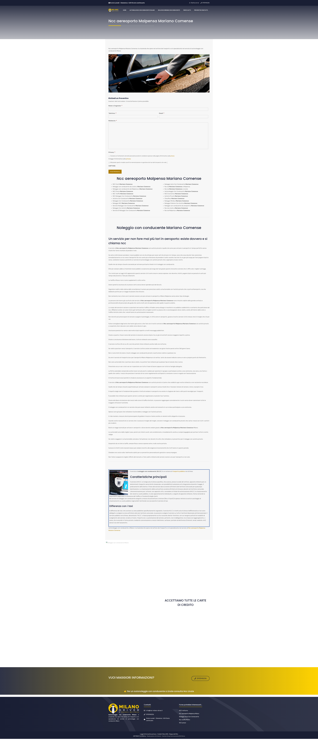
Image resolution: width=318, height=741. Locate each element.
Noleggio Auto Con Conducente (189, 716)
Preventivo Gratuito (201, 10)
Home (124, 10)
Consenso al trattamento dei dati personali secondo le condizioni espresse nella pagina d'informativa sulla (142, 156)
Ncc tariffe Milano (184, 719)
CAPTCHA (111, 166)
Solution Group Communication (170, 736)
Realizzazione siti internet (154, 736)
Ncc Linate (189, 691)
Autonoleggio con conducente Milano (142, 10)
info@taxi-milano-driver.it (154, 710)
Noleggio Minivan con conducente (169, 10)
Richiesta (112, 121)
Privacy (111, 152)
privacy (172, 156)
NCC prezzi (182, 723)
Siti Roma (182, 736)
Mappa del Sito (173, 734)
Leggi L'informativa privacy (148, 734)
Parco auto (187, 10)
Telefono (112, 113)
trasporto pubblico (179, 471)
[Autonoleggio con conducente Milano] (113, 10)
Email (161, 113)
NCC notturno (183, 710)
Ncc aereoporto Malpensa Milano (189, 713)
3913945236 (150, 714)
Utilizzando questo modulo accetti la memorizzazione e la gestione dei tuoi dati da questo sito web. (139, 162)
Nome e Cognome (115, 106)
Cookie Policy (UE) (162, 734)
